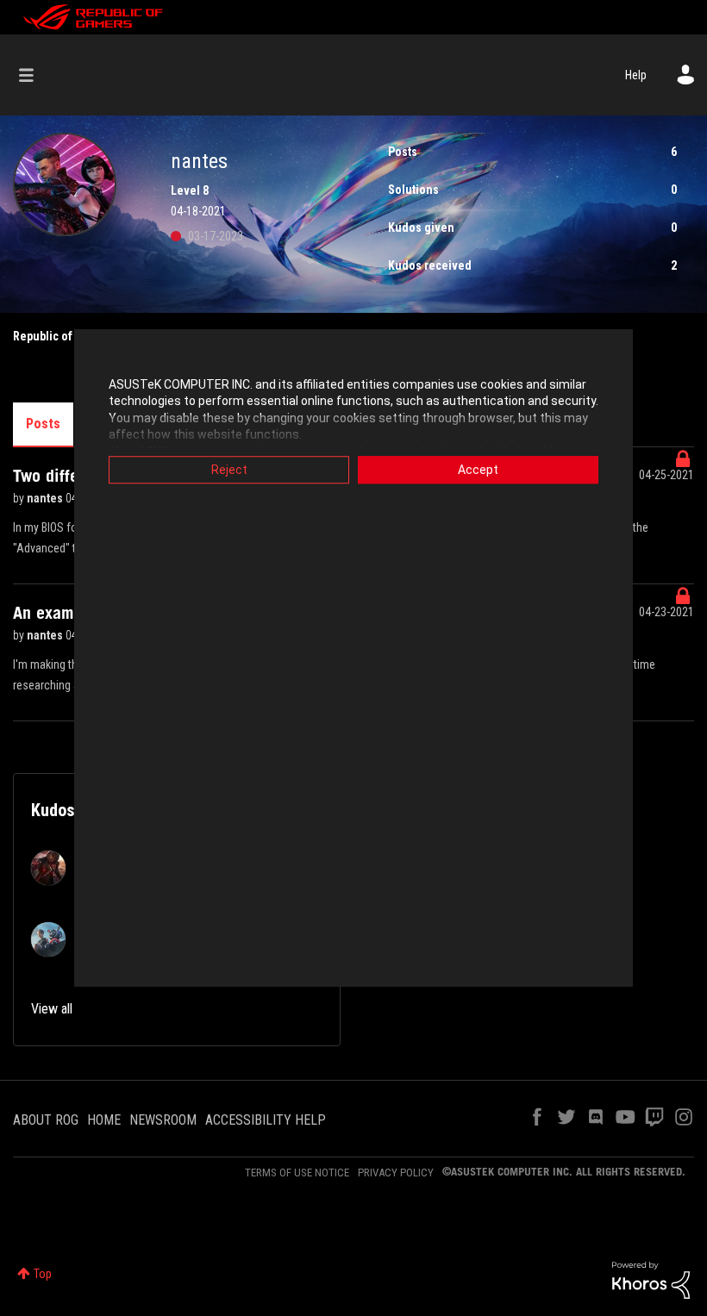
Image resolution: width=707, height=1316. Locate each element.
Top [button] (43, 1274)
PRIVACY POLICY (396, 1172)
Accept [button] (478, 470)
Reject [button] (229, 470)
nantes (46, 498)
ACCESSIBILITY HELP (265, 1120)
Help (636, 75)
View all (51, 1009)
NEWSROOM (163, 1120)
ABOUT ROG (45, 1120)
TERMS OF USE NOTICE (297, 1172)
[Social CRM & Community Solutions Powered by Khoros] (651, 1279)
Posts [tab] (43, 423)
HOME (104, 1120)
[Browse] (35, 75)
